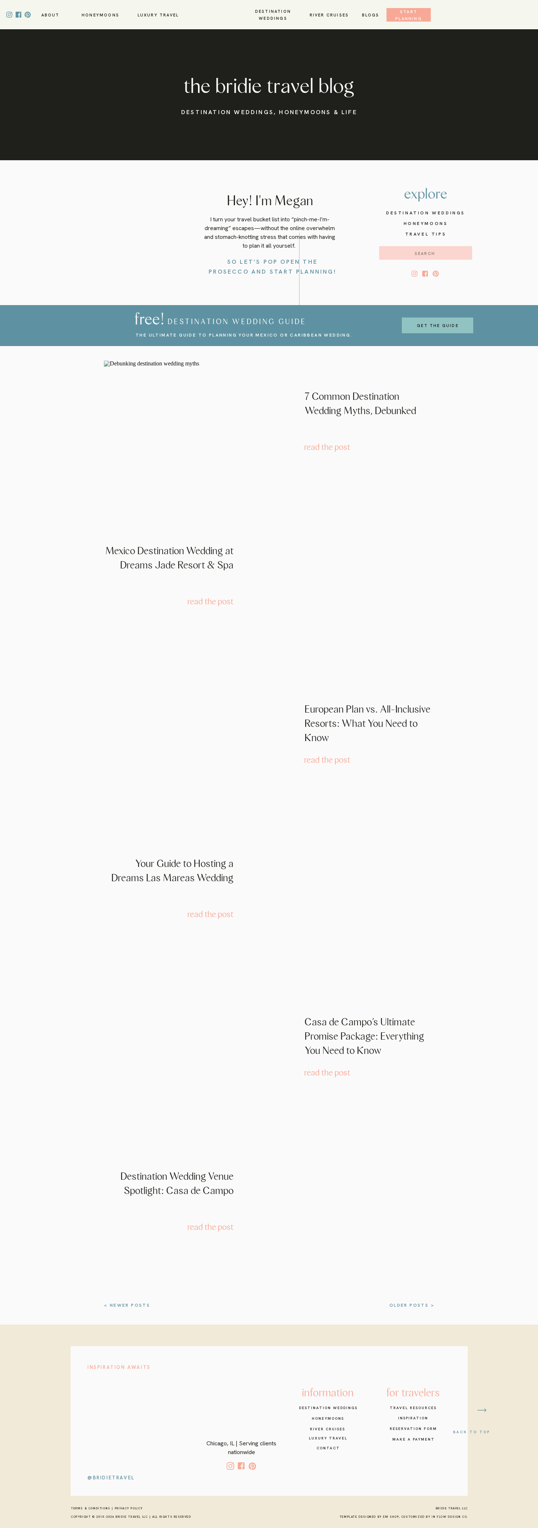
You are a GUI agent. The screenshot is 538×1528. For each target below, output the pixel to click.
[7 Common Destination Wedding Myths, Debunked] (192, 424)
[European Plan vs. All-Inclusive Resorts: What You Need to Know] (192, 737)
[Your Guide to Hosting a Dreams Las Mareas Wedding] (347, 893)
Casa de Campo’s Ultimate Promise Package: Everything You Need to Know (364, 1036)
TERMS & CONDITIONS (91, 1508)
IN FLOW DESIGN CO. (450, 1516)
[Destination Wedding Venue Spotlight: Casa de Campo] (347, 1206)
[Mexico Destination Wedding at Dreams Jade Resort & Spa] (347, 580)
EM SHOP (391, 1516)
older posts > (411, 1305)
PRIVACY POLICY (129, 1508)
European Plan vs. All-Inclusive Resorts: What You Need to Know (367, 723)
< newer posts (127, 1305)
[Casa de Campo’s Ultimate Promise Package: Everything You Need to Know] (192, 1050)
